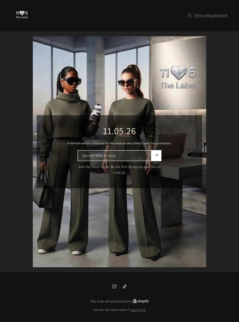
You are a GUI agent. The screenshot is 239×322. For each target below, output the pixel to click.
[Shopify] (141, 301)
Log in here (138, 310)
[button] (207, 15)
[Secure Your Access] (156, 155)
